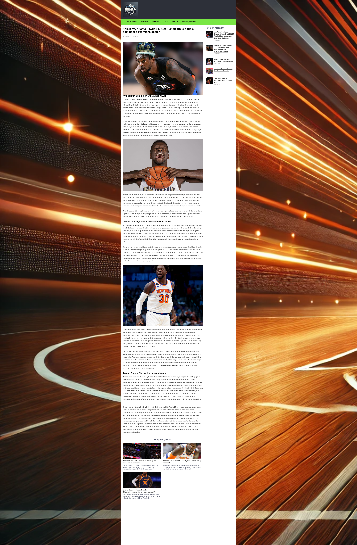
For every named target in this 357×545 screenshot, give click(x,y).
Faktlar (165, 22)
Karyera (175, 22)
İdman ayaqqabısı (189, 22)
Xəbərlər (144, 22)
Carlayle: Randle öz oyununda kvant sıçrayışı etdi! (223, 80)
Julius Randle (131, 22)
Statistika (155, 22)
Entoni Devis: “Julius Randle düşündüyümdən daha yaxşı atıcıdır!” (139, 491)
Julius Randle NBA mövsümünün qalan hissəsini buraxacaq (139, 462)
